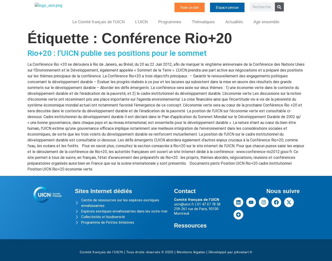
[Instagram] (264, 202)
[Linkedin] (238, 202)
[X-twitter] (289, 202)
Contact (185, 191)
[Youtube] (251, 202)
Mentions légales (191, 252)
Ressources (190, 225)
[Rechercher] (279, 6)
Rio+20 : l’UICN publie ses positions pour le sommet (117, 53)
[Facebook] (276, 202)
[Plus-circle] (238, 215)
